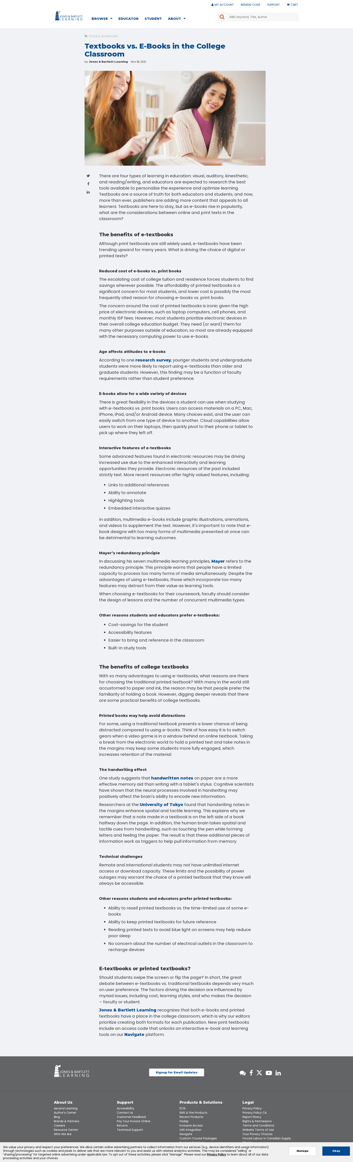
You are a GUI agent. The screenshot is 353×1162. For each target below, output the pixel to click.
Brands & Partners (66, 1121)
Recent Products (191, 1117)
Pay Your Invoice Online (133, 1121)
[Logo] (69, 16)
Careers (59, 1125)
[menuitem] (103, 19)
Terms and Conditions (258, 1125)
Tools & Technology (103, 36)
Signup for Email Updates (177, 1072)
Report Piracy (251, 1117)
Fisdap (184, 1121)
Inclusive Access (191, 1125)
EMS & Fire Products (193, 1113)
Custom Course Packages (198, 1138)
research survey (153, 360)
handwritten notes (172, 778)
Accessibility (125, 1108)
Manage (302, 1150)
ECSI (182, 1108)
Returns (122, 1125)
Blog (57, 1117)
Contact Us (125, 1113)
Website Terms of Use (258, 1130)
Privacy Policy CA (254, 1113)
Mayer (218, 561)
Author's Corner (65, 1113)
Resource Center (66, 1130)
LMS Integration (190, 1130)
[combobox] (258, 16)
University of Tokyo (161, 804)
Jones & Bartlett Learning (127, 1010)
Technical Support (130, 1130)
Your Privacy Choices (257, 1134)
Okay (336, 1150)
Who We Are (62, 1134)
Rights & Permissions (257, 1121)
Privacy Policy (252, 1108)
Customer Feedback (131, 1117)
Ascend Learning (65, 1108)
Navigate (134, 1034)
